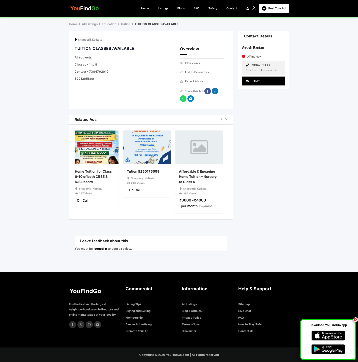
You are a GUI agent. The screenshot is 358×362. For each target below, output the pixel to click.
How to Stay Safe (250, 324)
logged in (100, 248)
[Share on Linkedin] (215, 91)
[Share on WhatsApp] (183, 98)
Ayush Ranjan (253, 47)
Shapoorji (84, 39)
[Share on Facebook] (207, 91)
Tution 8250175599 (147, 171)
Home (145, 8)
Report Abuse (194, 81)
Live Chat (244, 311)
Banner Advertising (138, 324)
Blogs (181, 8)
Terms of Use (191, 324)
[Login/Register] (253, 8)
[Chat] (247, 8)
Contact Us (245, 331)
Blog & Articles (192, 311)
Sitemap (244, 304)
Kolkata (97, 39)
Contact (231, 8)
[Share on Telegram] (190, 98)
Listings (163, 8)
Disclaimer (189, 331)
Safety (212, 8)
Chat (256, 81)
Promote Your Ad (136, 331)
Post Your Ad (277, 8)
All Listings (189, 304)
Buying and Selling (138, 311)
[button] (221, 119)
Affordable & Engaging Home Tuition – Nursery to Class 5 (202, 176)
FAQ (196, 8)
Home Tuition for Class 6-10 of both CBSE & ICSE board (97, 176)
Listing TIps (133, 304)
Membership (134, 317)
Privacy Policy (191, 317)
